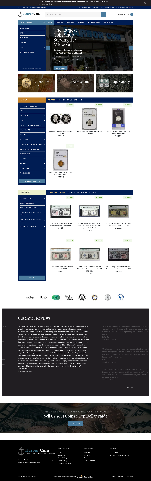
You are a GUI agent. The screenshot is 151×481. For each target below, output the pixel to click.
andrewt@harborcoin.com (121, 455)
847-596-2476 (24, 7)
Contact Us (108, 22)
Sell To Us (70, 22)
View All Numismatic (32, 181)
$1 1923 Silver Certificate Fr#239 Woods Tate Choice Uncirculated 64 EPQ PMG (89, 269)
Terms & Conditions (64, 463)
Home (50, 22)
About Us (59, 22)
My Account (62, 455)
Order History (62, 458)
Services (81, 22)
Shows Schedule (94, 22)
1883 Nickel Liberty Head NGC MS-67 (89, 131)
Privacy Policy (62, 461)
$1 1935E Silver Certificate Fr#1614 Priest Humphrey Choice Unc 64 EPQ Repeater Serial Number (89, 226)
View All (37, 85)
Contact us (61, 452)
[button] (86, 67)
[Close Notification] (145, 3)
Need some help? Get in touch (32, 69)
